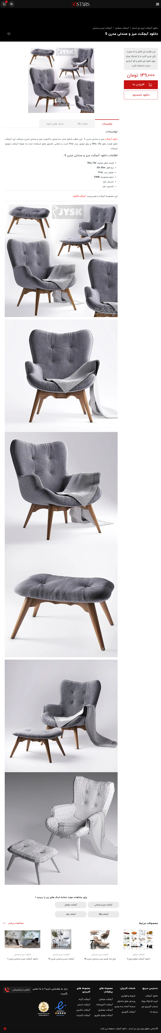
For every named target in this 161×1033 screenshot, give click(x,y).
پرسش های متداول (126, 1001)
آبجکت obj (103, 914)
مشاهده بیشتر (15, 923)
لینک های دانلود (55, 124)
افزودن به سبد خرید (138, 85)
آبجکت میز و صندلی (102, 28)
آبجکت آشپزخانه (104, 1004)
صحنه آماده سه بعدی (125, 1006)
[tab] (107, 123)
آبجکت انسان (83, 1004)
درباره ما (154, 1011)
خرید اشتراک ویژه (150, 1001)
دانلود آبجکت (111, 139)
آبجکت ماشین (83, 1010)
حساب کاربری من (149, 1006)
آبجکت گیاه (84, 999)
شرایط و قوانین (128, 995)
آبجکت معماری (105, 1010)
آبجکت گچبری (128, 1011)
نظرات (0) (83, 124)
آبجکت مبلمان (122, 28)
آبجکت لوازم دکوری (103, 1015)
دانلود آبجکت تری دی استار (145, 28)
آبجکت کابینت (83, 1015)
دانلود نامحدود (141, 95)
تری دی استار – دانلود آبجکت (127, 1028)
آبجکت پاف (71, 914)
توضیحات (107, 124)
